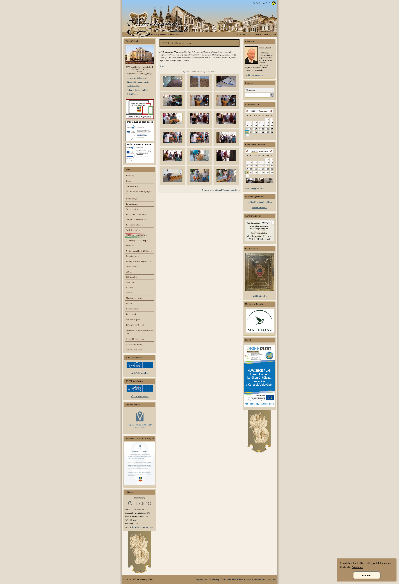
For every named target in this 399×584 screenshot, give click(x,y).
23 (272, 129)
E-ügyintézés (132, 256)
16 (272, 126)
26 (256, 132)
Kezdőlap (155, 35)
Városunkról (132, 186)
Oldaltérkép (214, 579)
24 (247, 132)
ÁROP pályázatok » (139, 372)
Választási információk (136, 235)
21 (263, 129)
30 (272, 132)
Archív (129, 287)
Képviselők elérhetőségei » (138, 81)
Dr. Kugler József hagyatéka (138, 261)
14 (263, 126)
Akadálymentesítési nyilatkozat (261, 579)
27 (259, 132)
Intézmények (132, 203)
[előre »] (271, 111)
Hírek (128, 181)
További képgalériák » (254, 188)
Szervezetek (132, 209)
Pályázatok (131, 276)
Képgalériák (131, 314)
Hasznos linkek (132, 308)
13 (259, 126)
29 (268, 132)
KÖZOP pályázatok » (140, 396)
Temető (130, 292)
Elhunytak (266, 223)
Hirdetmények (133, 198)
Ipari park (131, 245)
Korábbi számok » (259, 207)
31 (247, 135)
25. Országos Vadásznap (137, 240)
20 (259, 129)
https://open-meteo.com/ (142, 527)
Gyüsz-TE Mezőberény (135, 338)
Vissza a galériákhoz (231, 189)
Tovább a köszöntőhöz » (254, 75)
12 (256, 126)
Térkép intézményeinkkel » (138, 90)
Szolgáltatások (133, 230)
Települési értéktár (134, 349)
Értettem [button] (366, 575)
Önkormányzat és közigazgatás (139, 192)
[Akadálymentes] (274, 3)
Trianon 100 (132, 266)
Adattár (129, 303)
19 (256, 129)
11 (251, 126)
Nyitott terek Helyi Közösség (139, 250)
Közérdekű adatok (134, 224)
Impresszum (201, 579)
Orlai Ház (130, 282)
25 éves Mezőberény (135, 344)
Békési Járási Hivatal (135, 325)
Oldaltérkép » (132, 94)
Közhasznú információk (137, 214)
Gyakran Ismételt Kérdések (233, 579)
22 (268, 129)
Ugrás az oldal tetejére (211, 189)
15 (268, 126)
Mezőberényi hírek (135, 297)
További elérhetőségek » (137, 77)
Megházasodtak (253, 223)
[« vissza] (247, 111)
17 (247, 129)
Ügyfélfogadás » (133, 85)
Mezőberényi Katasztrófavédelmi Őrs (140, 332)
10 (247, 126)
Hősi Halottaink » (259, 295)
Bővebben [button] (357, 567)
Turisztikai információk (136, 219)
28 (263, 132)
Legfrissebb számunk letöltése (259, 202)
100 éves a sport (133, 319)
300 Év (130, 271)
